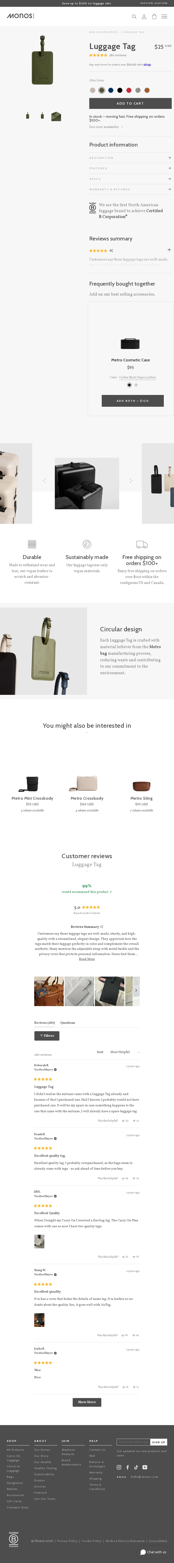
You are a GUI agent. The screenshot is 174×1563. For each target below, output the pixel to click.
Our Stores (42, 1449)
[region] (87, 991)
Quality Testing (45, 1468)
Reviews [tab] (44, 1023)
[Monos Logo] (20, 16)
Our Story (41, 1456)
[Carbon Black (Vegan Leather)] (129, 385)
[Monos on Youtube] (145, 1468)
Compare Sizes (18, 1507)
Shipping (95, 1478)
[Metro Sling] (141, 770)
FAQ (92, 1456)
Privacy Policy (67, 1541)
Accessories (15, 1495)
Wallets (12, 1489)
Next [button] (62, 60)
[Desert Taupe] (92, 90)
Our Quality (42, 1462)
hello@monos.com (144, 1477)
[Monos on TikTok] (136, 1469)
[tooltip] (101, 927)
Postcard (40, 1492)
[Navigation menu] (164, 16)
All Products (15, 1449)
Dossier (39, 1480)
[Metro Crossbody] (87, 770)
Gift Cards (14, 1501)
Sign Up (158, 1442)
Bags (10, 1476)
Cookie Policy (92, 1541)
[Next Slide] (136, 991)
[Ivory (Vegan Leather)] (136, 385)
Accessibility (158, 1541)
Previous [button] (22, 60)
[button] (107, 55)
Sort (100, 1052)
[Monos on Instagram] (119, 1468)
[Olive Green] (101, 90)
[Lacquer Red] (129, 90)
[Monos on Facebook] (127, 1468)
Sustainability (44, 1474)
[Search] (134, 18)
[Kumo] (138, 90)
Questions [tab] (67, 1023)
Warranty (96, 1472)
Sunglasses (15, 1483)
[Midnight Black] (120, 90)
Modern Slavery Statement (125, 1541)
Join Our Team (45, 1498)
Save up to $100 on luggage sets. (87, 3)
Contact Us (97, 1449)
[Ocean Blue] (111, 90)
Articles (40, 1486)
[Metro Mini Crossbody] (32, 770)
